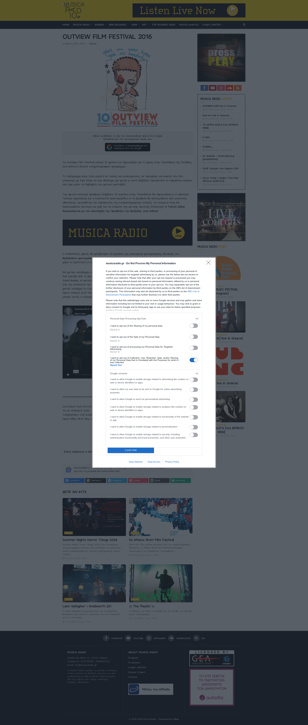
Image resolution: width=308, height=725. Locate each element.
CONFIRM (131, 450)
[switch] (194, 326)
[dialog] (154, 362)
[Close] (209, 264)
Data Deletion (136, 461)
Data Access (154, 461)
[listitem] (154, 318)
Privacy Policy (172, 461)
